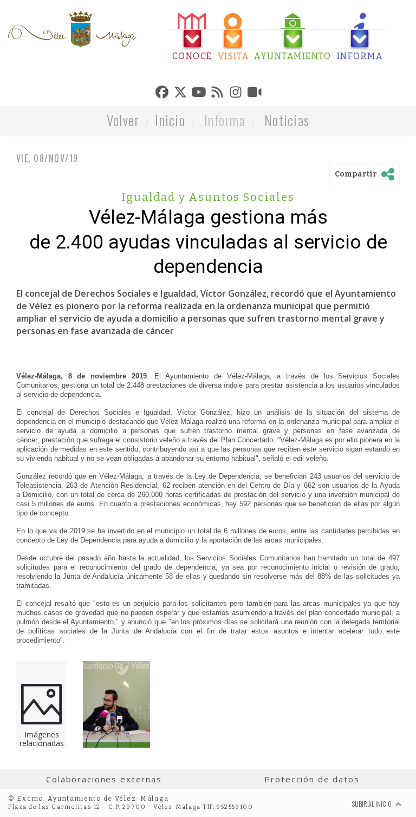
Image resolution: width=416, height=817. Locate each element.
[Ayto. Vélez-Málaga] (72, 29)
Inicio (170, 120)
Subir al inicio (372, 803)
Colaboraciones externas (104, 779)
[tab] (192, 37)
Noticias (286, 120)
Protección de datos (311, 779)
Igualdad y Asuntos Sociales (207, 197)
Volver (123, 120)
